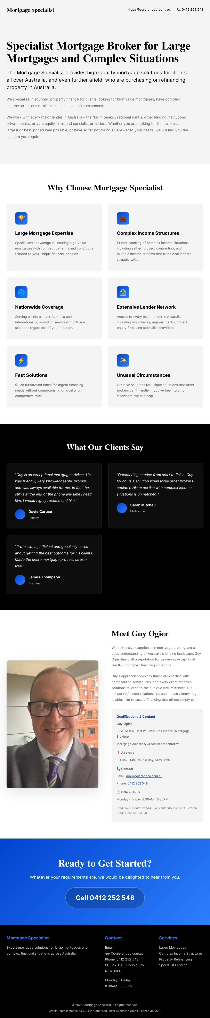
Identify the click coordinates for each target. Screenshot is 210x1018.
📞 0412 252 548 (190, 9)
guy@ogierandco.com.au (144, 776)
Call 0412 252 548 (105, 898)
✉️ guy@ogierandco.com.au (148, 9)
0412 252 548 (138, 783)
